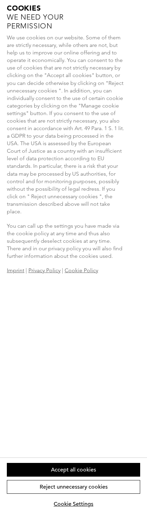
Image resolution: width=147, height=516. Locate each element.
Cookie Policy (81, 270)
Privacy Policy (44, 270)
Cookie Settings (73, 504)
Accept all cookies (73, 469)
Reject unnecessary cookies (74, 486)
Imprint (15, 270)
